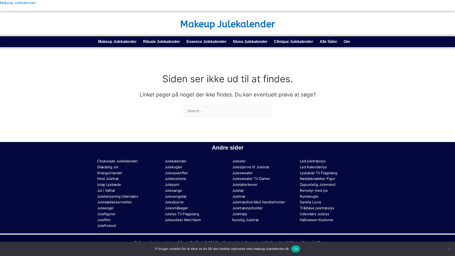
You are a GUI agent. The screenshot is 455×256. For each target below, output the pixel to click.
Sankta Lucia (310, 202)
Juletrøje (239, 214)
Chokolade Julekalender (117, 161)
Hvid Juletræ (108, 178)
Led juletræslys (313, 161)
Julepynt (172, 184)
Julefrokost (106, 225)
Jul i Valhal (106, 190)
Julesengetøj (176, 196)
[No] (449, 249)
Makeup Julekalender (18, 2)
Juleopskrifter (176, 173)
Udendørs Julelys (314, 214)
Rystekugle (309, 196)
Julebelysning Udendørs (117, 196)
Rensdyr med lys (314, 190)
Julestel (239, 161)
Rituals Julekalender (161, 42)
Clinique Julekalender (293, 42)
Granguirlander (110, 173)
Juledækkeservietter (114, 202)
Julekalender (176, 161)
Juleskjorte (174, 202)
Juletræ (238, 196)
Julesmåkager (176, 208)
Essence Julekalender (206, 42)
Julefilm (103, 220)
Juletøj (238, 190)
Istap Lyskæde (109, 184)
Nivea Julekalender (250, 42)
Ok (296, 249)
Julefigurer (106, 214)
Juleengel (105, 208)
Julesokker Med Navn (183, 220)
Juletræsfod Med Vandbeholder (258, 202)
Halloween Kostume (316, 220)
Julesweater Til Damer (251, 178)
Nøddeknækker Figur (317, 178)
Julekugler (173, 167)
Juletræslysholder (247, 208)
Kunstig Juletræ (245, 220)
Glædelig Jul (107, 167)
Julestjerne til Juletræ (250, 167)
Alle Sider (328, 42)
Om (347, 42)
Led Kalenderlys (313, 167)
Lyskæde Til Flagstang (318, 173)
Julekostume (175, 178)
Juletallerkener (245, 184)
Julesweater (242, 173)
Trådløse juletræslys (317, 208)
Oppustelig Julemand (317, 184)
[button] (347, 42)
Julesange (173, 190)
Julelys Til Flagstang (182, 214)
